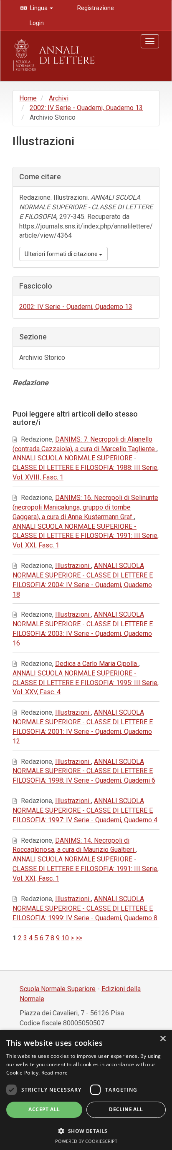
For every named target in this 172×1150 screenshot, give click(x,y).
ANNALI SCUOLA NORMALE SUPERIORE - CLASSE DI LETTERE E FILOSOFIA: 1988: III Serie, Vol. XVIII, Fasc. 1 (86, 467)
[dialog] (86, 1090)
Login (36, 23)
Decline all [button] (126, 1109)
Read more (54, 1072)
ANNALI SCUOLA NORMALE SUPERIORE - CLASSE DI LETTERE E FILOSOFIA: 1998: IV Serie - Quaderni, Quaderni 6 (84, 771)
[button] (86, 1131)
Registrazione (95, 8)
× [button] (162, 1039)
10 (65, 938)
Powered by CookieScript (86, 1141)
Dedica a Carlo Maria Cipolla (97, 664)
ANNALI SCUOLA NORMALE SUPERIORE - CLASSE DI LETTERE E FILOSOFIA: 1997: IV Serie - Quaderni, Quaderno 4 (85, 810)
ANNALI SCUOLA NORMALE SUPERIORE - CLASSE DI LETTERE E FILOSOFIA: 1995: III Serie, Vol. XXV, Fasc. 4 (86, 682)
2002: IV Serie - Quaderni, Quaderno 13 (86, 108)
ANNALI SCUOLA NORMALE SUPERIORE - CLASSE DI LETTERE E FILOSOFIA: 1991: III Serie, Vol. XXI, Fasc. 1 (86, 536)
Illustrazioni (73, 566)
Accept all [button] (44, 1109)
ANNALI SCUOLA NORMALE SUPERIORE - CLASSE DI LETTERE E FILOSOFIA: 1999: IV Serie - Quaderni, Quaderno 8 (85, 908)
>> (79, 938)
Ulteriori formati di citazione (62, 254)
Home (28, 98)
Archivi (58, 98)
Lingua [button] (39, 8)
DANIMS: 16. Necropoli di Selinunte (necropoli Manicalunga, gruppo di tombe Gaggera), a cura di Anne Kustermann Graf (85, 507)
